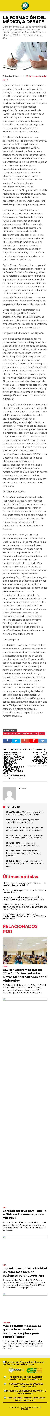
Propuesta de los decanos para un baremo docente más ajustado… (23, 853)
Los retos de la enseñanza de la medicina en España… (23, 844)
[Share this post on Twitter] (16, 741)
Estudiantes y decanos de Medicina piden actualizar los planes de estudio (24, 898)
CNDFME (6, 1323)
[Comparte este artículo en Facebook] (7, 741)
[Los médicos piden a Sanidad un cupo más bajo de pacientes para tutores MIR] (25, 1249)
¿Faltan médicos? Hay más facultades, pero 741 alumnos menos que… (25, 863)
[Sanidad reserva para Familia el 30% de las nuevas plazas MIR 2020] (25, 1101)
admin (9, 778)
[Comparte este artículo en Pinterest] (33, 741)
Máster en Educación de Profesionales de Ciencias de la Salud (25, 813)
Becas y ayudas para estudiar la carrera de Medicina (22, 821)
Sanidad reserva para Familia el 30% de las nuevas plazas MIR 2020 (24, 1214)
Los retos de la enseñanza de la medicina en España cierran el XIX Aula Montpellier (24, 916)
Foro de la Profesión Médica (20, 733)
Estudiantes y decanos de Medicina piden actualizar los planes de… (24, 828)
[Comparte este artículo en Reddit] (42, 741)
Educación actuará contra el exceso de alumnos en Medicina (39, 757)
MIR (41, 733)
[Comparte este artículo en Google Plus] (25, 741)
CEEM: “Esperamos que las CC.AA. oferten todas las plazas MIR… (24, 836)
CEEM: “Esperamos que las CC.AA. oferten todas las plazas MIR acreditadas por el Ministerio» (25, 906)
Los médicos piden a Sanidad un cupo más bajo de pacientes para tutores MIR (25, 1272)
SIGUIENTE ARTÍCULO (35, 749)
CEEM (5, 966)
